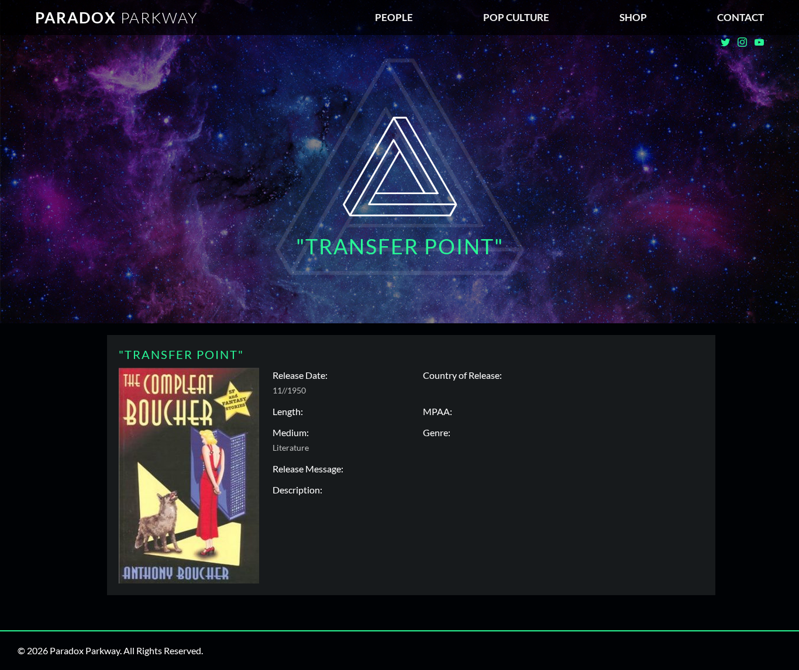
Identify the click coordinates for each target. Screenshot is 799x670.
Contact (740, 17)
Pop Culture (516, 17)
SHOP (633, 17)
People (394, 17)
